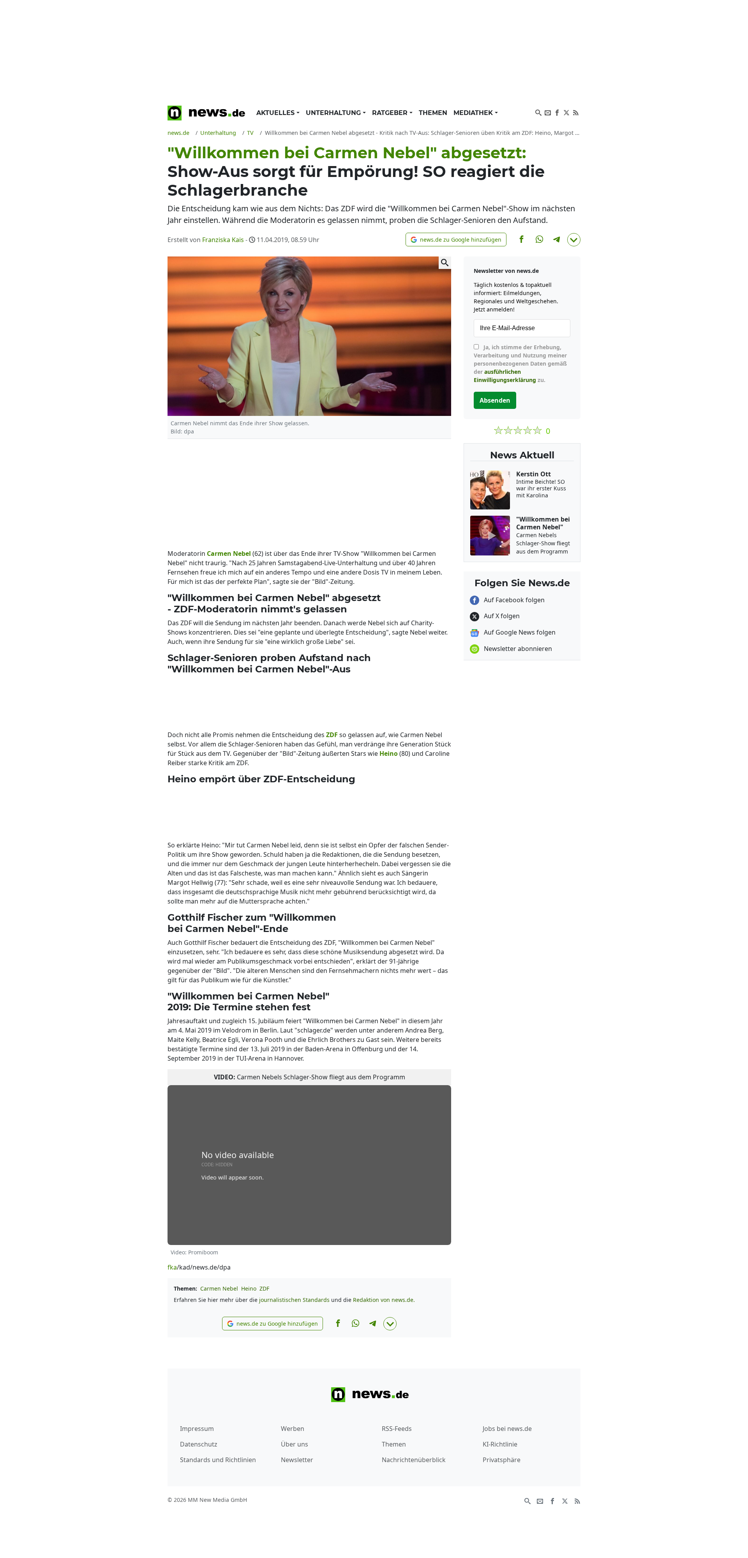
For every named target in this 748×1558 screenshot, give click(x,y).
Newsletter (297, 1459)
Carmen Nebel (219, 1288)
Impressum (197, 1428)
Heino (248, 1288)
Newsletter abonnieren (517, 648)
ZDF (264, 1288)
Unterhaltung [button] (334, 113)
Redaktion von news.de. (384, 1299)
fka (172, 1267)
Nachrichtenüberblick (414, 1459)
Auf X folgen (501, 616)
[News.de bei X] (566, 112)
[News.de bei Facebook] (557, 112)
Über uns (294, 1444)
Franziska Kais (223, 239)
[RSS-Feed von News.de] (575, 112)
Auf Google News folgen (519, 632)
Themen (433, 113)
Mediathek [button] (474, 113)
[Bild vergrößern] (445, 262)
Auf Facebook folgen (513, 600)
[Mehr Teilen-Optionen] (573, 239)
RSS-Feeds (397, 1428)
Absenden (495, 400)
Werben (292, 1428)
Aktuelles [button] (276, 113)
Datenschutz (198, 1444)
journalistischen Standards (294, 1299)
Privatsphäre (501, 1459)
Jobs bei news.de (507, 1428)
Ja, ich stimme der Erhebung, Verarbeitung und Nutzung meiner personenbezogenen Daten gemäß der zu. (520, 363)
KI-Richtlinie (500, 1444)
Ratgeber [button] (390, 113)
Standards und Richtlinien (218, 1459)
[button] (456, 239)
